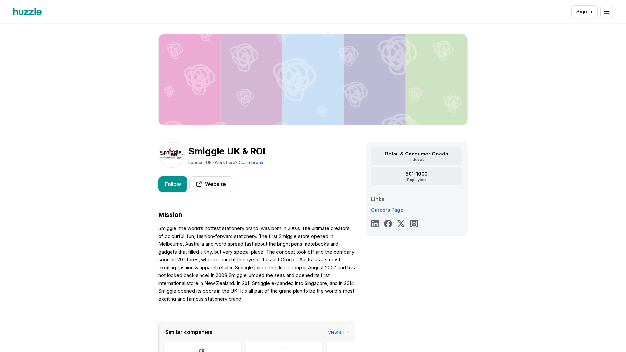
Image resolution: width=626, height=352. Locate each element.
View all (336, 332)
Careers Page (387, 210)
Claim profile (252, 162)
